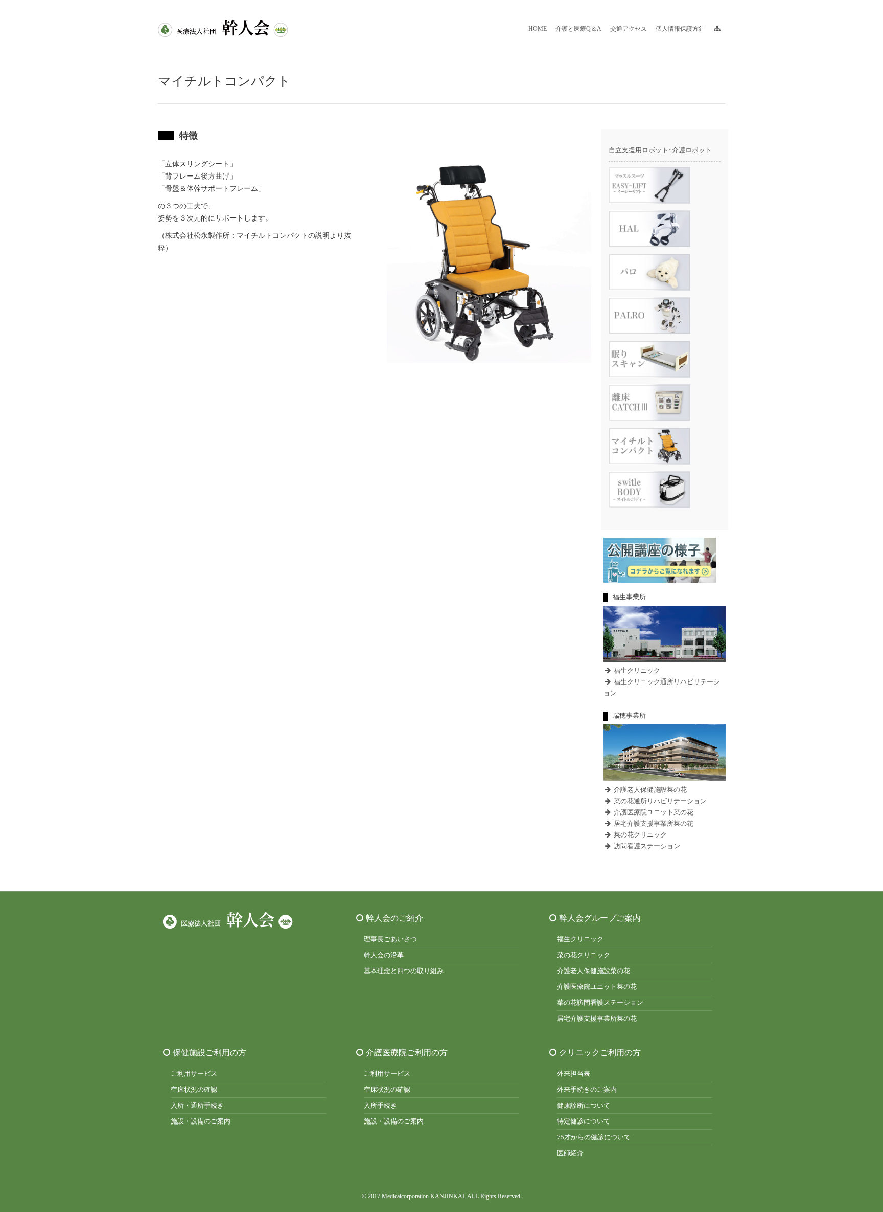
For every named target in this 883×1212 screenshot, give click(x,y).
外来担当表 (573, 1073)
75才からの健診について (594, 1137)
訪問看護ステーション (646, 846)
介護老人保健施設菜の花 (649, 790)
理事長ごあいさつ (390, 939)
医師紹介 (570, 1153)
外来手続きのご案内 (587, 1089)
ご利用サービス (194, 1073)
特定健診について (583, 1121)
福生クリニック (636, 670)
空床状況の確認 (194, 1089)
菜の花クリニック (639, 835)
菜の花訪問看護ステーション (600, 1002)
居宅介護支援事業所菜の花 (652, 823)
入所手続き (380, 1105)
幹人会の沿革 (384, 955)
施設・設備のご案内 (200, 1121)
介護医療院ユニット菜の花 (652, 812)
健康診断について (583, 1105)
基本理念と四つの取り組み (404, 971)
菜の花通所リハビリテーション (659, 801)
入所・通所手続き (197, 1105)
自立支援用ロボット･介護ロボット (660, 150)
